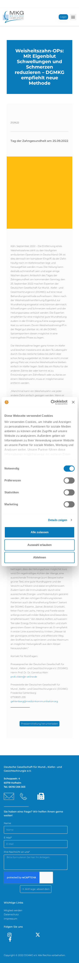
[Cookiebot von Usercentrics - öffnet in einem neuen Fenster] (51, 402)
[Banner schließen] (73, 402)
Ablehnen (39, 557)
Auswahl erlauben (39, 544)
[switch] (69, 480)
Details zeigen (57, 520)
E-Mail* (8, 837)
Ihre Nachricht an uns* (17, 851)
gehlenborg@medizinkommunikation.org (34, 701)
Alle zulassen (40, 532)
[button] (73, 17)
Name (7, 823)
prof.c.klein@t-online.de (24, 676)
